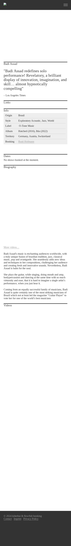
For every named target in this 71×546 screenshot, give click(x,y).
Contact (8, 518)
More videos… (11, 247)
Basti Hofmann (26, 141)
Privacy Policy (30, 518)
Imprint (17, 518)
